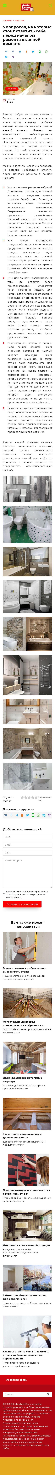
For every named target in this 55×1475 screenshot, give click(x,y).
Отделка (11, 89)
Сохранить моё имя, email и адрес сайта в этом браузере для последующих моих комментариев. (27, 894)
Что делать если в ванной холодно (26, 1245)
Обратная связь (16, 1379)
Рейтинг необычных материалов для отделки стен (24, 1297)
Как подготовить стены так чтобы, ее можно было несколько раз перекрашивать (26, 1355)
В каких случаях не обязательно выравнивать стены (24, 970)
